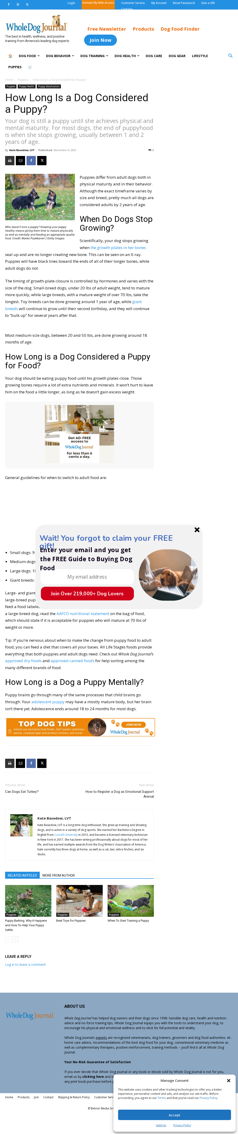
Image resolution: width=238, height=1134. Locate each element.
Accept (174, 1115)
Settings (161, 1125)
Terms (162, 1098)
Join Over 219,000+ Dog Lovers (87, 593)
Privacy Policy (208, 1098)
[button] (228, 1080)
